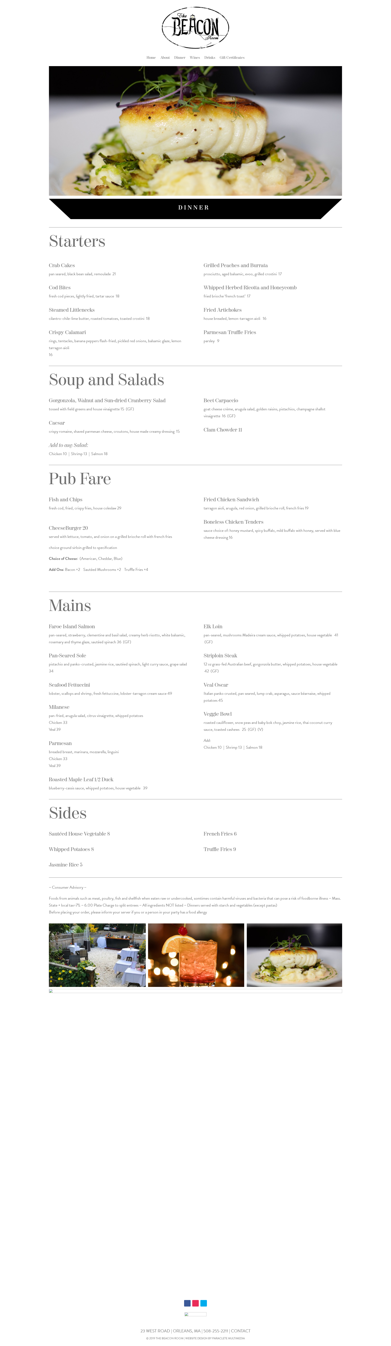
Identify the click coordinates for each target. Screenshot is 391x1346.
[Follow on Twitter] (203, 1303)
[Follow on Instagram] (195, 1303)
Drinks (209, 58)
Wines (195, 58)
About (165, 58)
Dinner (179, 58)
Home (151, 58)
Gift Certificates (232, 58)
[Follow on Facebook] (187, 1303)
